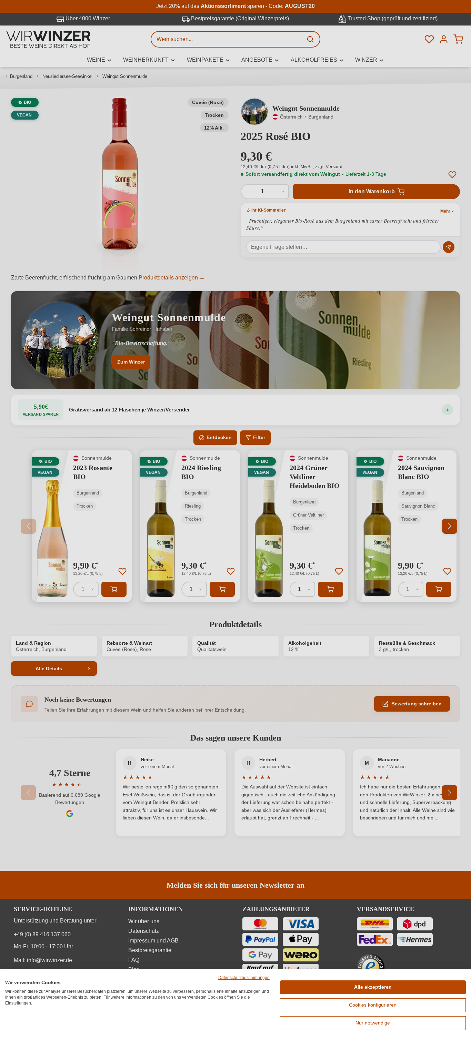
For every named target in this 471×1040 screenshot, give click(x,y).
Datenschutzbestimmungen (244, 977)
